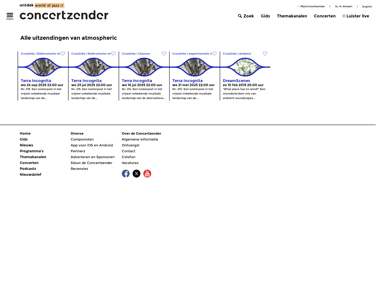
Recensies (79, 169)
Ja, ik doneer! (343, 6)
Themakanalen (292, 16)
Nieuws (26, 145)
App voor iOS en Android (92, 145)
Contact (128, 151)
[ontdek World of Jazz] (49, 5)
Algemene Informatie (140, 139)
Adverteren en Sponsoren (93, 157)
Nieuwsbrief (30, 174)
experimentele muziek (204, 53)
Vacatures (130, 163)
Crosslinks (28, 53)
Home (25, 133)
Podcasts (28, 169)
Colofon (128, 157)
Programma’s (31, 151)
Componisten (82, 139)
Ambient (245, 53)
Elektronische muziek (52, 53)
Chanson (144, 53)
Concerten (325, 16)
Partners (78, 151)
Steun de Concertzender (91, 163)
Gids (265, 16)
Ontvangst (130, 145)
